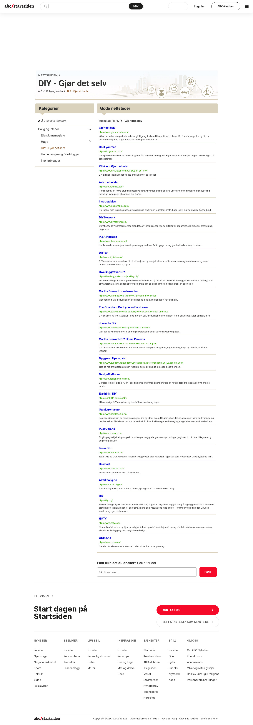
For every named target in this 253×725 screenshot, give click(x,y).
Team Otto (105, 448)
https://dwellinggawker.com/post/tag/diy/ (119, 276)
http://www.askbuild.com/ (111, 186)
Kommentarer (72, 656)
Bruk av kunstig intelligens (203, 673)
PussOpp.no (107, 429)
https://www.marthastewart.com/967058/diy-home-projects (128, 343)
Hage (44, 141)
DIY (101, 496)
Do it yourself (107, 147)
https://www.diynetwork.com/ (113, 221)
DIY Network (107, 217)
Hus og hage (125, 662)
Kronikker (69, 662)
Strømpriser (151, 679)
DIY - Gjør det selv (77, 91)
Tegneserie (151, 691)
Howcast (104, 464)
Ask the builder (109, 182)
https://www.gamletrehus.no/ (113, 413)
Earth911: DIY (108, 393)
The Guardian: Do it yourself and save (123, 307)
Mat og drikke (126, 668)
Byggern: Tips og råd (112, 358)
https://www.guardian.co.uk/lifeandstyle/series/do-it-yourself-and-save (133, 311)
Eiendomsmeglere (53, 135)
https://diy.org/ (106, 500)
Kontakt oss (194, 656)
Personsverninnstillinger (202, 679)
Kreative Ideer (152, 656)
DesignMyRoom (109, 374)
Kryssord (174, 673)
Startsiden (150, 650)
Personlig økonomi (99, 656)
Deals (121, 673)
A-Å (40, 91)
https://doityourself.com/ (110, 151)
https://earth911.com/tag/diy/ (113, 397)
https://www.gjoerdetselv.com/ (113, 132)
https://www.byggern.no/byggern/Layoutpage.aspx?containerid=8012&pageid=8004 (141, 362)
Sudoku (173, 668)
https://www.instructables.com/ (114, 205)
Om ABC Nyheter (197, 650)
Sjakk (172, 662)
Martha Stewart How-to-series (118, 291)
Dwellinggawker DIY (112, 272)
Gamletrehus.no (109, 409)
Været (147, 673)
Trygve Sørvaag (168, 718)
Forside (38, 650)
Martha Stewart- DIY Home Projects (122, 339)
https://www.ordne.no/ (109, 542)
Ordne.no (105, 538)
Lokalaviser (41, 685)
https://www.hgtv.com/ (109, 522)
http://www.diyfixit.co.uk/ (110, 256)
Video (37, 679)
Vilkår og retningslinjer (200, 668)
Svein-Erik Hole (209, 718)
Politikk (38, 673)
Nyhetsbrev (151, 685)
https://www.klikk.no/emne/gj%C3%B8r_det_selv (123, 170)
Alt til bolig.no (108, 480)
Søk (208, 572)
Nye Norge (40, 656)
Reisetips (123, 656)
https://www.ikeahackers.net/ (113, 241)
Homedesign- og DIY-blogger (60, 154)
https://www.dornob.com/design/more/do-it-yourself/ (124, 327)
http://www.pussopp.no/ (110, 433)
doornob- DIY (107, 323)
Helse (91, 662)
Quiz (171, 656)
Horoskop (150, 697)
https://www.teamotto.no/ (111, 452)
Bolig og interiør (54, 91)
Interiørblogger (50, 160)
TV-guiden (150, 668)
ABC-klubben (152, 662)
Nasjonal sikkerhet (45, 662)
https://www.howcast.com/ (111, 468)
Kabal (172, 679)
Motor (91, 668)
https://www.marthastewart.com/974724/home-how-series (127, 295)
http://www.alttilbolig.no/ (110, 484)
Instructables (107, 201)
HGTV (103, 518)
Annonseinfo (195, 662)
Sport (37, 668)
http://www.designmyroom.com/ (114, 378)
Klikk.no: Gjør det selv (113, 166)
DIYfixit (103, 253)
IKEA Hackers (108, 237)
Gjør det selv (107, 128)
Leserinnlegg (72, 668)
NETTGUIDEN (48, 75)
